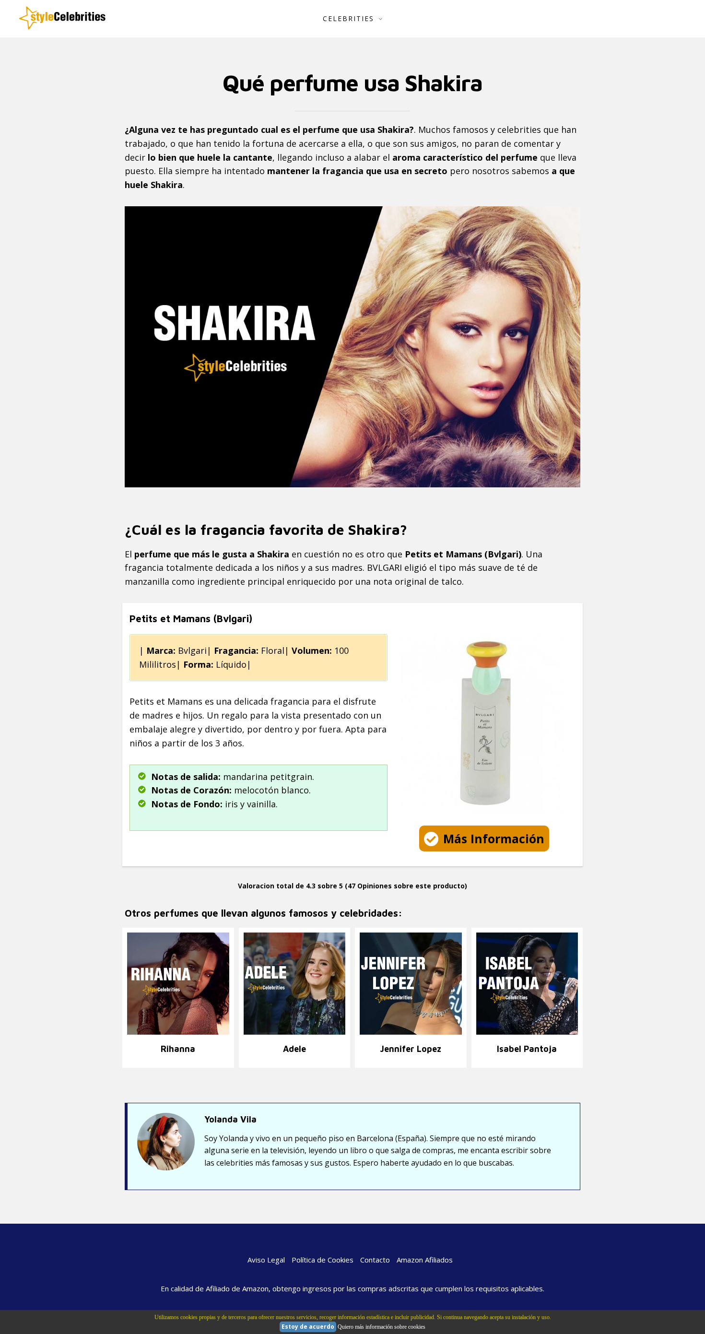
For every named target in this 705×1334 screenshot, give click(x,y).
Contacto (375, 1259)
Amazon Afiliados (425, 1259)
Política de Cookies (322, 1259)
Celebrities (348, 18)
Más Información (493, 838)
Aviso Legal (266, 1259)
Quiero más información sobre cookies (381, 1326)
